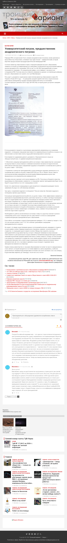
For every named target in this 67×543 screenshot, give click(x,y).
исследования (35, 291)
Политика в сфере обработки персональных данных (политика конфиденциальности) (33, 540)
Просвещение (49, 4)
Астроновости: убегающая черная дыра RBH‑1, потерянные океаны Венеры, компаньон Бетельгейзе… (22, 479)
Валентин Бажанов (17, 291)
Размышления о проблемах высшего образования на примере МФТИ (27, 270)
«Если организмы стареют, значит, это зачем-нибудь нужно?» (51, 492)
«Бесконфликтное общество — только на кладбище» (21, 465)
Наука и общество (16, 4)
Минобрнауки (44, 291)
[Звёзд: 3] (6, 411)
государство (26, 291)
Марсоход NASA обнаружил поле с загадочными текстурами (8, 430)
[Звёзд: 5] (9, 411)
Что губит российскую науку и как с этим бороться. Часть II (25, 271)
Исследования (40, 4)
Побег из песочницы (20, 511)
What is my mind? (19, 501)
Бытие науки (6, 4)
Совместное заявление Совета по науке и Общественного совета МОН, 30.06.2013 (31, 275)
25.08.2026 (15, 449)
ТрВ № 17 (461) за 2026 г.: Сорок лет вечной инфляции (22, 445)
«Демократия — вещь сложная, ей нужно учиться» (51, 464)
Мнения (60, 471)
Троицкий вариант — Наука (38, 537)
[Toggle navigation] (5, 34)
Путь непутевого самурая (49, 502)
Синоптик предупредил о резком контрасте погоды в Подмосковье (20, 431)
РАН (49, 291)
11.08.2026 (45, 468)
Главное (14, 459)
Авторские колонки (28, 4)
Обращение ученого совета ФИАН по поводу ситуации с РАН (25, 288)
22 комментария (39, 55)
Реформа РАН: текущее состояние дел (18, 281)
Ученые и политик (12, 273)
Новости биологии (19, 491)
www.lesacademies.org (45, 260)
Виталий (15, 331)
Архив (14, 441)
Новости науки (17, 473)
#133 (9, 291)
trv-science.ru (23, 449)
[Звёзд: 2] (4, 411)
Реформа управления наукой (15, 279)
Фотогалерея (26, 473)
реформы (53, 291)
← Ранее (8, 396)
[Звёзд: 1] (3, 411)
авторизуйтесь (57, 309)
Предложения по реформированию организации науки (23, 282)
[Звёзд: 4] (7, 411)
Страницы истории (60, 4)
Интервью (21, 459)
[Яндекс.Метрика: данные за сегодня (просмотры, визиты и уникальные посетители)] (17, 520)
